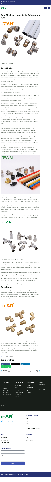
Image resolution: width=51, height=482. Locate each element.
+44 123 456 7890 (6, 392)
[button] (49, 8)
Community (42, 389)
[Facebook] (41, 4)
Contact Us (29, 392)
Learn (40, 387)
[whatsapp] (39, 4)
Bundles (41, 382)
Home (28, 385)
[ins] (44, 4)
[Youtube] (12, 421)
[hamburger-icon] (45, 8)
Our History (30, 387)
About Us (29, 389)
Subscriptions (42, 386)
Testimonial (30, 390)
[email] (48, 4)
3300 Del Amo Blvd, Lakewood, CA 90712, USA (6, 388)
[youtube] (46, 4)
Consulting (42, 384)
